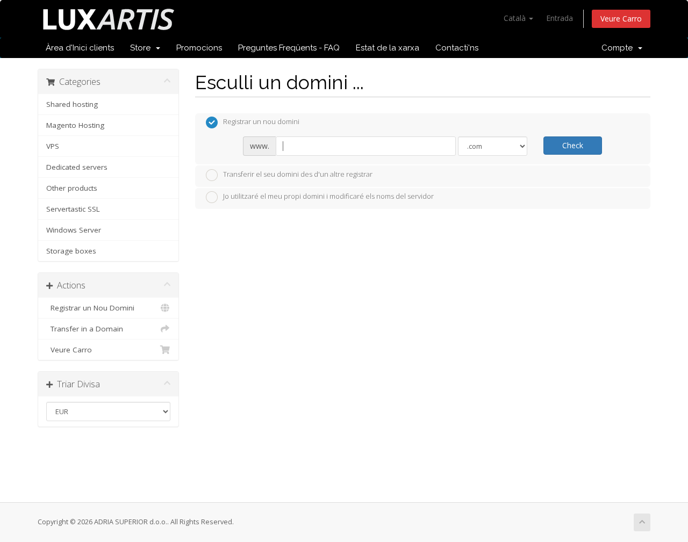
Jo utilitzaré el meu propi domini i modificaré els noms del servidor (328, 196)
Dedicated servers (77, 167)
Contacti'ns (456, 48)
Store (142, 48)
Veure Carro (621, 18)
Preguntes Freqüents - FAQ (289, 48)
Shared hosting (72, 104)
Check (572, 145)
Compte (619, 48)
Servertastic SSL (73, 209)
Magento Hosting (75, 125)
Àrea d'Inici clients (80, 48)
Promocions (199, 48)
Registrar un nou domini (261, 122)
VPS (52, 146)
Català (516, 18)
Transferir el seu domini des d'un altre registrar (297, 174)
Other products (71, 188)
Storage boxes (71, 251)
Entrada (559, 18)
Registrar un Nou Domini (90, 308)
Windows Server (73, 230)
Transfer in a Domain (84, 329)
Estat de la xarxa (387, 48)
